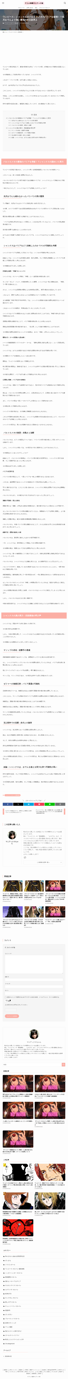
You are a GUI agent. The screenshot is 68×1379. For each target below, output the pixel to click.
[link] (25, 857)
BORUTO (8, 1293)
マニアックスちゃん (12, 842)
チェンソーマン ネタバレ (13, 1306)
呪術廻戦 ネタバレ (11, 1277)
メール (7, 983)
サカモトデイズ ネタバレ (13, 1285)
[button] (8, 804)
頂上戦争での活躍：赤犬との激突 (21, 135)
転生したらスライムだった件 (14, 1339)
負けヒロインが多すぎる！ (13, 1331)
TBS (6, 1371)
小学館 (26, 1369)
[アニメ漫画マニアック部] (34, 3)
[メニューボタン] (3, 3)
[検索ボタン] (65, 3)
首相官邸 (34, 1373)
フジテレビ (12, 1371)
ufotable (44, 1369)
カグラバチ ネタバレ (11, 1289)
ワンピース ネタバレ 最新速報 (11, 23)
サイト (7, 990)
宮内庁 (40, 1373)
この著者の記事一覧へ (43, 862)
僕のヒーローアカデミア (13, 1281)
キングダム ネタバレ (11, 1298)
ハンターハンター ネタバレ (14, 1273)
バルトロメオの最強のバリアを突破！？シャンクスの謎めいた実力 (29, 118)
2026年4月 (8, 1356)
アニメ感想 (8, 1327)
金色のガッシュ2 (10, 1323)
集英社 (5, 1369)
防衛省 (28, 1373)
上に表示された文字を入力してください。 (16, 1004)
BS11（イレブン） (30, 1371)
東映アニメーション (35, 1369)
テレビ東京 (47, 1371)
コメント (8, 953)
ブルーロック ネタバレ (12, 1318)
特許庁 (61, 1371)
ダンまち (8, 1260)
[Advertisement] (34, 52)
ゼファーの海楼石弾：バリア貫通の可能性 (23, 133)
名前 (7, 976)
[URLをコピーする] (60, 804)
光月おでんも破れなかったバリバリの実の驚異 (25, 120)
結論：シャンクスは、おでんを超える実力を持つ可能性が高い (29, 137)
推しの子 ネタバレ (11, 1302)
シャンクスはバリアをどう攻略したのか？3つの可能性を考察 (29, 123)
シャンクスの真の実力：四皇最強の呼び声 (21, 128)
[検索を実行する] (63, 1064)
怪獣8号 (7, 1310)
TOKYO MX (20, 1371)
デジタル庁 (54, 1371)
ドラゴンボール (10, 1264)
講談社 (21, 1369)
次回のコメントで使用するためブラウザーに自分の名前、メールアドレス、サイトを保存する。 (33, 997)
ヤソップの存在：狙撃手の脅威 (20, 130)
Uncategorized (9, 1343)
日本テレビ (61, 1369)
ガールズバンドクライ (12, 1335)
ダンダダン (8, 1314)
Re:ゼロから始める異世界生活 (14, 1256)
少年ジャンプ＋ (13, 1369)
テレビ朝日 (39, 1371)
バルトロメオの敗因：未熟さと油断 (21, 125)
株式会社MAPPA (52, 1369)
